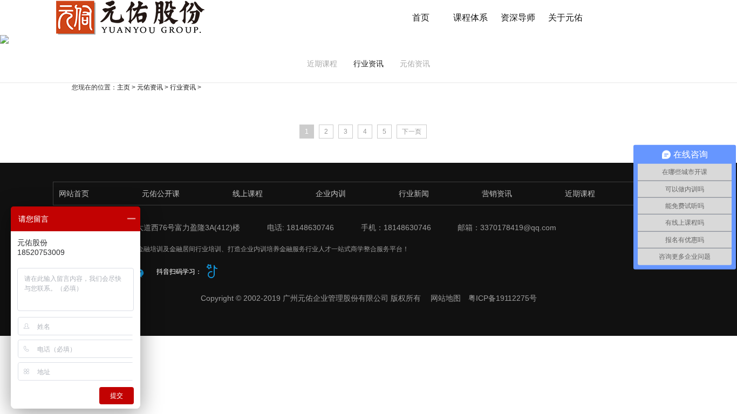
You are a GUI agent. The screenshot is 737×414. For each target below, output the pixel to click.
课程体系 (470, 17)
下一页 (411, 131)
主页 (123, 87)
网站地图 (446, 298)
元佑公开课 (161, 193)
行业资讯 (368, 63)
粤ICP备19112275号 (502, 298)
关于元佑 (565, 17)
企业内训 (331, 193)
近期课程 (322, 63)
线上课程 (248, 193)
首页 (420, 17)
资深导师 (518, 17)
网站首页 (74, 193)
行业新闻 (414, 193)
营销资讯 (497, 193)
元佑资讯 (415, 63)
